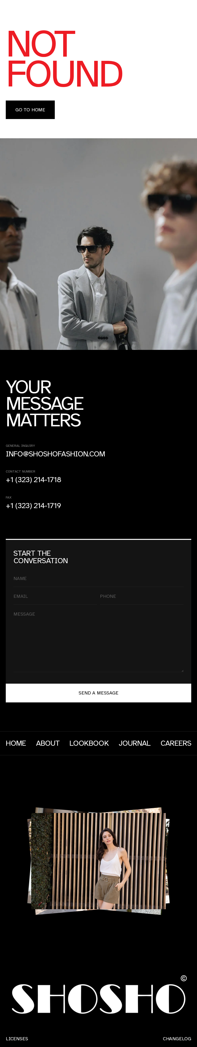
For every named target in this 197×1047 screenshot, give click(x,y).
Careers (175, 743)
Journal (134, 743)
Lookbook (89, 743)
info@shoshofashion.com (55, 454)
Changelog (177, 1038)
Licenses (17, 1038)
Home (16, 743)
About (48, 743)
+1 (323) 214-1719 (33, 506)
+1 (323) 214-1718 (33, 480)
